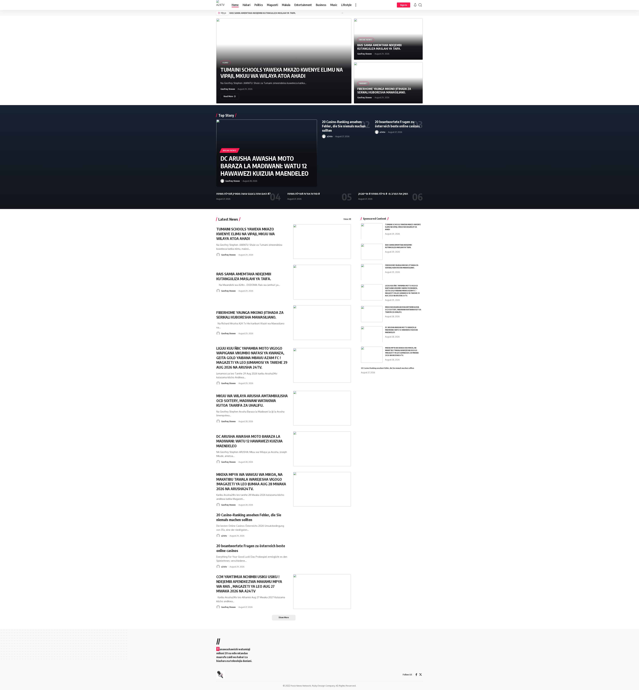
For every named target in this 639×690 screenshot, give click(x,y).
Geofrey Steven (227, 89)
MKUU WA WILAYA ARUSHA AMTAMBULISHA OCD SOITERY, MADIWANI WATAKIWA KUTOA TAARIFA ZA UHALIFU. (252, 400)
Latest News (228, 219)
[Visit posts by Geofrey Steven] (222, 181)
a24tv (329, 136)
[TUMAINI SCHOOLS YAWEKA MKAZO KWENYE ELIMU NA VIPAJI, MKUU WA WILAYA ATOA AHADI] (322, 241)
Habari (363, 83)
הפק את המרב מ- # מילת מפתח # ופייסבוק (383, 193)
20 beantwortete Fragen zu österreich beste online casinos (397, 124)
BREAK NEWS (365, 40)
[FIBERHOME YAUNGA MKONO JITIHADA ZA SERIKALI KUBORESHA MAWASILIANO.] (322, 322)
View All (347, 219)
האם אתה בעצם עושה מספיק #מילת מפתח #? (243, 193)
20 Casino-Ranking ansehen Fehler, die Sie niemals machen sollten (344, 126)
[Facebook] (416, 674)
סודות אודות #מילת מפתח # (303, 193)
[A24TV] (221, 5)
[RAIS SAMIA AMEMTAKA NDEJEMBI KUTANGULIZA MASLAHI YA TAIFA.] (322, 282)
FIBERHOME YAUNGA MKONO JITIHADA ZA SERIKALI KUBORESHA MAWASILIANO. (384, 90)
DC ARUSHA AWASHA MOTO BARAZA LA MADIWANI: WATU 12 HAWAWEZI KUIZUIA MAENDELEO (264, 166)
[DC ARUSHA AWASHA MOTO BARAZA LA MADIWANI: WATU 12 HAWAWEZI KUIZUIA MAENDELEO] (322, 448)
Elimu (225, 63)
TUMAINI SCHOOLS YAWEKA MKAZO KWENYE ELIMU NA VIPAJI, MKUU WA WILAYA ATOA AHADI (281, 73)
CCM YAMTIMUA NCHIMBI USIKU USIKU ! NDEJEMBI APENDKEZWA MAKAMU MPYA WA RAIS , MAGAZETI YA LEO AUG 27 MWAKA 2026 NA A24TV (249, 583)
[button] (355, 5)
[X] (420, 674)
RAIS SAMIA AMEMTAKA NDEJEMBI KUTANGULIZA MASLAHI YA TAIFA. (262, 13)
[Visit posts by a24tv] (324, 136)
